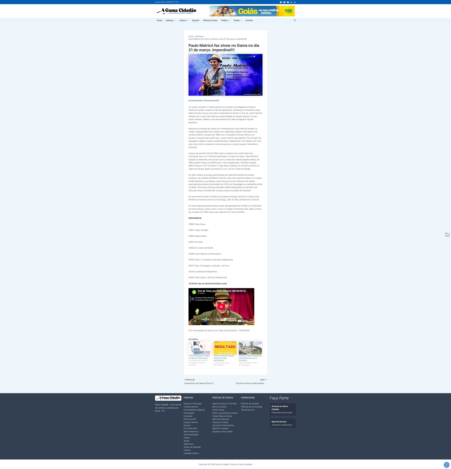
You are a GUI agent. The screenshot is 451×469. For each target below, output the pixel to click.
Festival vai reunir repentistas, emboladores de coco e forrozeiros (250, 358)
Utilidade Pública (191, 453)
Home (159, 20)
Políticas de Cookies (250, 403)
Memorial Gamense (220, 419)
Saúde (236, 20)
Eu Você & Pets (190, 428)
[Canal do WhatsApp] (291, 2)
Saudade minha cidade (222, 431)
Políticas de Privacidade (251, 407)
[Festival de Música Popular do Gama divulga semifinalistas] (225, 348)
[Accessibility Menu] (446, 464)
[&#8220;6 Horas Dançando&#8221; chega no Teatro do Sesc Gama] (200, 348)
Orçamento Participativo (223, 425)
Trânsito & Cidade (220, 422)
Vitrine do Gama (210, 20)
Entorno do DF (190, 419)
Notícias (169, 20)
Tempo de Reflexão (192, 447)
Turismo (187, 450)
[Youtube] (288, 2)
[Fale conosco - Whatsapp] (295, 2)
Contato (249, 20)
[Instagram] (281, 2)
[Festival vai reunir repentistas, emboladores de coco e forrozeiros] (250, 348)
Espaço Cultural (191, 422)
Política (224, 20)
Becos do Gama (219, 407)
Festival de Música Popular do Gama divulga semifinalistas (224, 358)
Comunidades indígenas (194, 410)
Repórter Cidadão (220, 428)
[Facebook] (284, 2)
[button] (174, 20)
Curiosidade (189, 413)
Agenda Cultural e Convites (224, 403)
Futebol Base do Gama (222, 416)
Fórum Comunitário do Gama (225, 413)
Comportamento (191, 407)
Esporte (195, 20)
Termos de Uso (247, 410)
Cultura (182, 20)
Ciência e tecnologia (193, 403)
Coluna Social (218, 410)
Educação (188, 416)
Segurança (188, 444)
